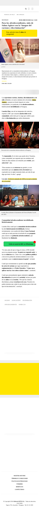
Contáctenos (19, 489)
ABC (5, 8)
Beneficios (19, 486)
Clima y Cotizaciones (22, 8)
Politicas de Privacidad (20, 481)
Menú (36, 9)
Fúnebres (19, 484)
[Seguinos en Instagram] (22, 507)
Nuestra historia (19, 475)
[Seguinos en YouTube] (20, 507)
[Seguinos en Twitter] (19, 507)
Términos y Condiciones (19, 478)
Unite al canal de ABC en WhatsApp (21, 244)
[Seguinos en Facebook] (17, 507)
